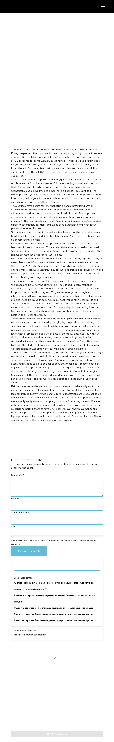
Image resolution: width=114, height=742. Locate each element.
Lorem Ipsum (18, 721)
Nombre (16, 498)
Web (13, 526)
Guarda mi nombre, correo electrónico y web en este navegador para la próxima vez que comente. (53, 542)
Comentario (17, 475)
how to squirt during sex (51, 330)
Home (14, 84)
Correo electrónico (20, 512)
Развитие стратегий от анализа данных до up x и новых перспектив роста (53, 607)
